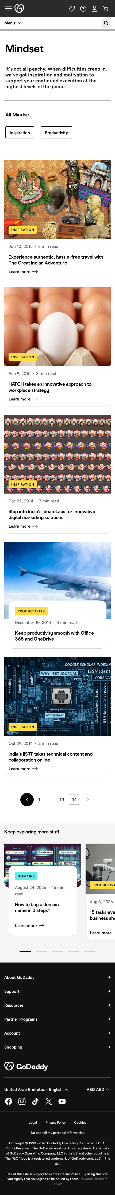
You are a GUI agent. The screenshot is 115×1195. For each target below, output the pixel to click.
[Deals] (72, 8)
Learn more (26, 925)
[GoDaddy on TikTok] (35, 1104)
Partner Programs (20, 1019)
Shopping (13, 1047)
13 (62, 799)
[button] (25, 951)
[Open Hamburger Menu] (6, 8)
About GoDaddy (19, 977)
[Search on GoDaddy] (106, 23)
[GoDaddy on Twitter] (48, 1104)
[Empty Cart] (105, 8)
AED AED (95, 1089)
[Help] (83, 8)
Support (12, 991)
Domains (26, 876)
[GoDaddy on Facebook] (8, 1104)
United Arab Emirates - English (33, 1089)
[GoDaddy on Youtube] (62, 1104)
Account (12, 1033)
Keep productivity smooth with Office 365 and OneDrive (54, 636)
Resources (14, 1005)
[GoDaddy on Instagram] (22, 1104)
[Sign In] (94, 8)
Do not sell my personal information (58, 1133)
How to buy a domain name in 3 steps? (37, 907)
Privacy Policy (55, 1122)
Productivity (56, 132)
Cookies (80, 1122)
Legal (33, 1122)
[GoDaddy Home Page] (26, 1066)
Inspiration (20, 132)
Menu (9, 23)
